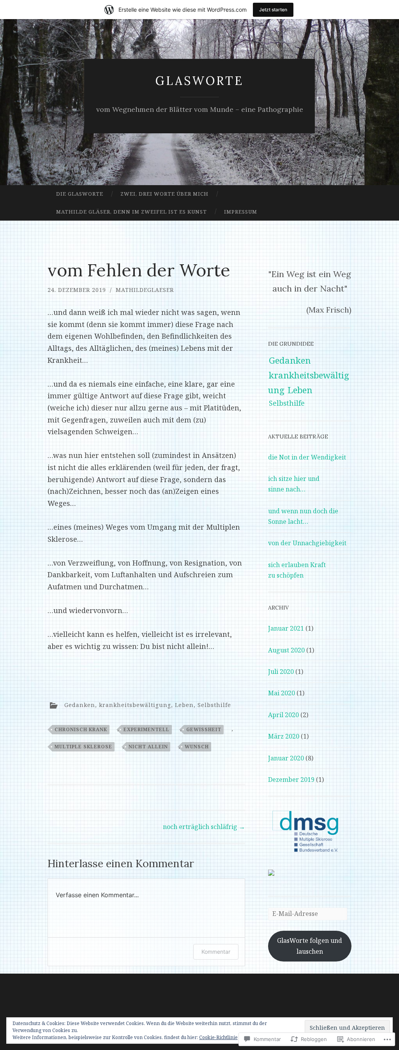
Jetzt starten (273, 9)
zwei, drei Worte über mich (164, 193)
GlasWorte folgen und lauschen (309, 945)
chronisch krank (81, 729)
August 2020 (286, 650)
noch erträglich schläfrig (204, 826)
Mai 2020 (281, 693)
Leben (184, 704)
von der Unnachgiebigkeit (307, 543)
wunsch (197, 746)
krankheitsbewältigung (135, 704)
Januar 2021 (286, 628)
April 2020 (283, 715)
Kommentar (215, 951)
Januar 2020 (286, 758)
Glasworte (199, 80)
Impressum (240, 211)
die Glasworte (79, 193)
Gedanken (79, 704)
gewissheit (203, 729)
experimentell (146, 729)
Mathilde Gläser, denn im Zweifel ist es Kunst (131, 211)
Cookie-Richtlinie (218, 1037)
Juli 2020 (281, 671)
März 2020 (283, 736)
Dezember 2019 (291, 779)
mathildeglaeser (145, 289)
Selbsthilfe (214, 704)
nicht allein (148, 746)
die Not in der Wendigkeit (307, 457)
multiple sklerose (83, 746)
